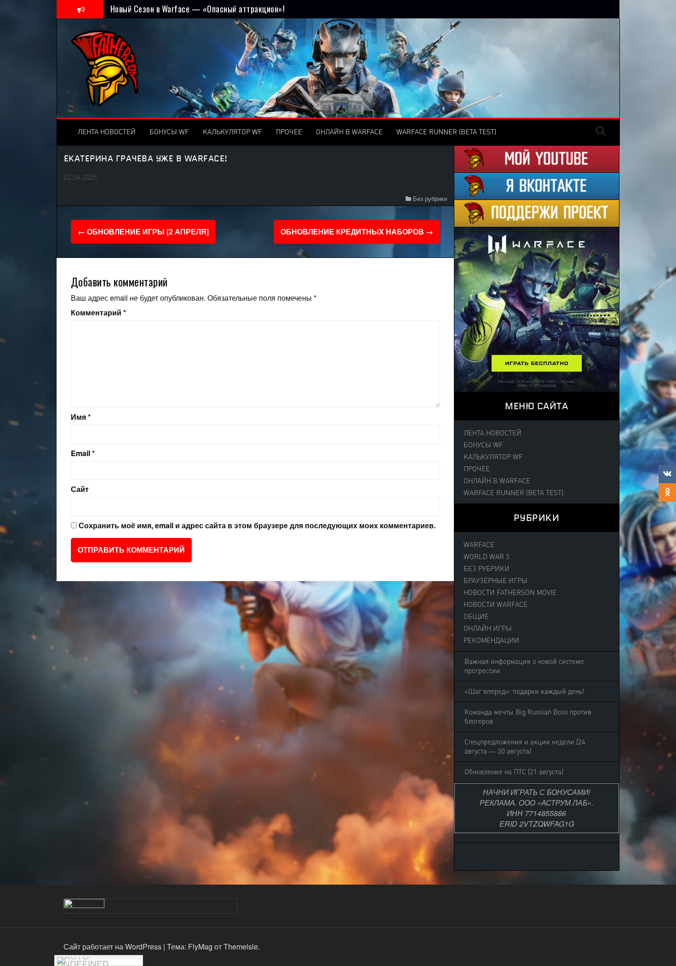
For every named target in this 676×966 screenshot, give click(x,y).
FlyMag (200, 946)
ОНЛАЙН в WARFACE (349, 132)
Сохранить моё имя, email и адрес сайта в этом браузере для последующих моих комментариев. (257, 525)
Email (83, 453)
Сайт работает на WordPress (113, 946)
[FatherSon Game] (105, 67)
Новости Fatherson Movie (510, 593)
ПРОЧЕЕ (289, 132)
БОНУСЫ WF (169, 132)
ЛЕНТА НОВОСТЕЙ (107, 132)
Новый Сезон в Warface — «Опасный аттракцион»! (197, 9)
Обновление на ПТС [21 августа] (513, 772)
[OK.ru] (667, 492)
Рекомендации (491, 640)
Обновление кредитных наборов (357, 231)
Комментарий (98, 313)
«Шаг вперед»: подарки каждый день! (524, 691)
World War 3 (487, 557)
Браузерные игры (495, 581)
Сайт (80, 489)
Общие (476, 616)
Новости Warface (495, 604)
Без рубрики (430, 198)
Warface (479, 545)
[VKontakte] (667, 474)
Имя (81, 417)
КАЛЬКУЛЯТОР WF (232, 132)
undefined (83, 962)
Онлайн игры (488, 628)
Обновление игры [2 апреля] (143, 231)
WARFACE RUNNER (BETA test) (446, 132)
